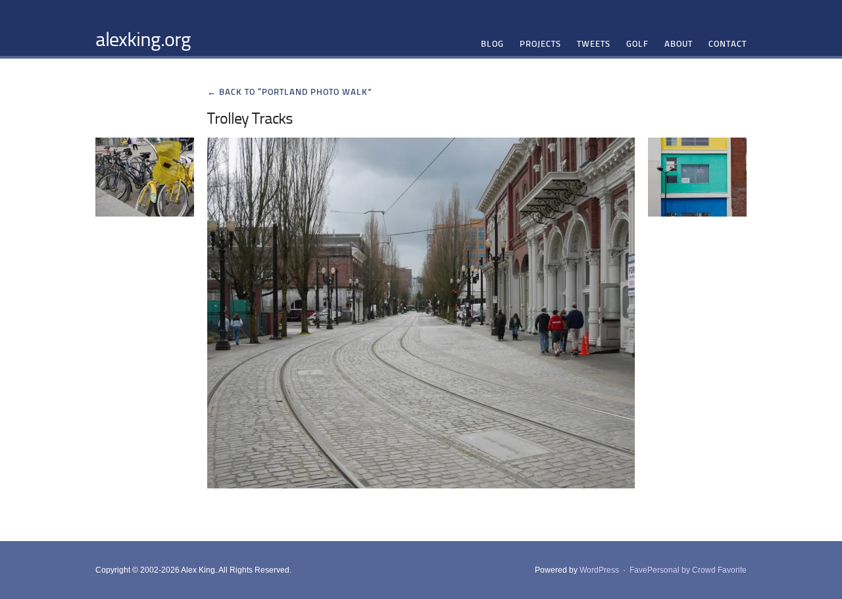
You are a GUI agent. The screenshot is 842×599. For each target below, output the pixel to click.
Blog (492, 43)
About (678, 43)
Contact (727, 43)
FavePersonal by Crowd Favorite (688, 570)
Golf (637, 43)
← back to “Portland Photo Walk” (289, 91)
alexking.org (143, 38)
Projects (540, 43)
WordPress (599, 570)
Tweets (593, 43)
